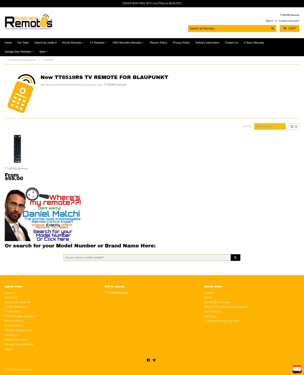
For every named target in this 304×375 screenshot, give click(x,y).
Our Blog (210, 316)
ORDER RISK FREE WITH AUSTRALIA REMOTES (152, 3)
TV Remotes (97, 42)
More (43, 51)
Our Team (23, 42)
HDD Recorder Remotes (127, 42)
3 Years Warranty (254, 42)
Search (209, 293)
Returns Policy (158, 42)
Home (8, 42)
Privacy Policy (181, 42)
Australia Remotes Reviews (221, 321)
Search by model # (45, 42)
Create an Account (289, 21)
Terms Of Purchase (216, 302)
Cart (292, 28)
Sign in (269, 21)
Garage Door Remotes (18, 51)
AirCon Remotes (72, 42)
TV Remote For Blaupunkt (22, 60)
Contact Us (231, 42)
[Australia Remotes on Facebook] (148, 360)
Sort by (247, 126)
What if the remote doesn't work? (225, 307)
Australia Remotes (22, 370)
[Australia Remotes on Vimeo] (154, 360)
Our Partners (213, 311)
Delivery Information (207, 42)
